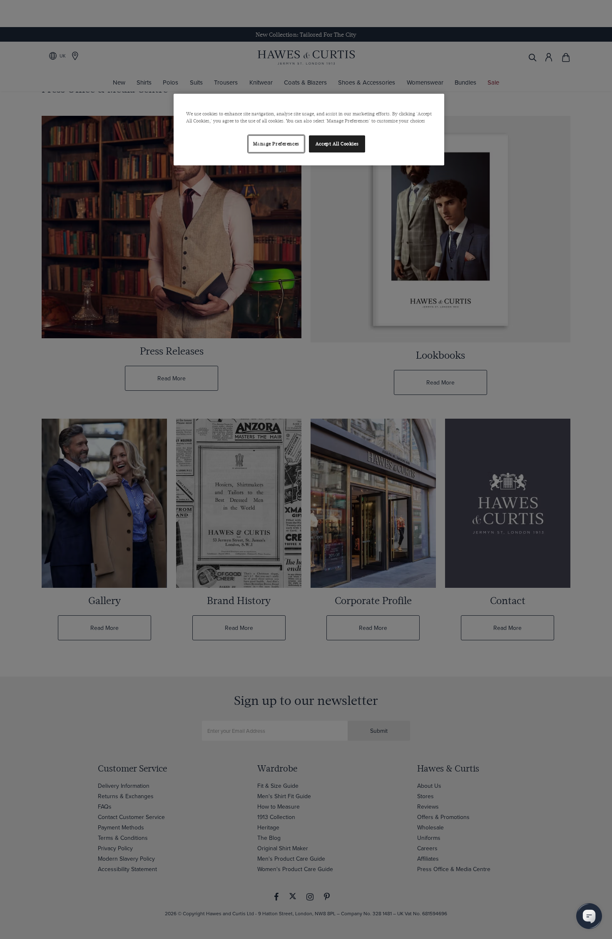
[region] (309, 129)
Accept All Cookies (337, 144)
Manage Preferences (276, 144)
